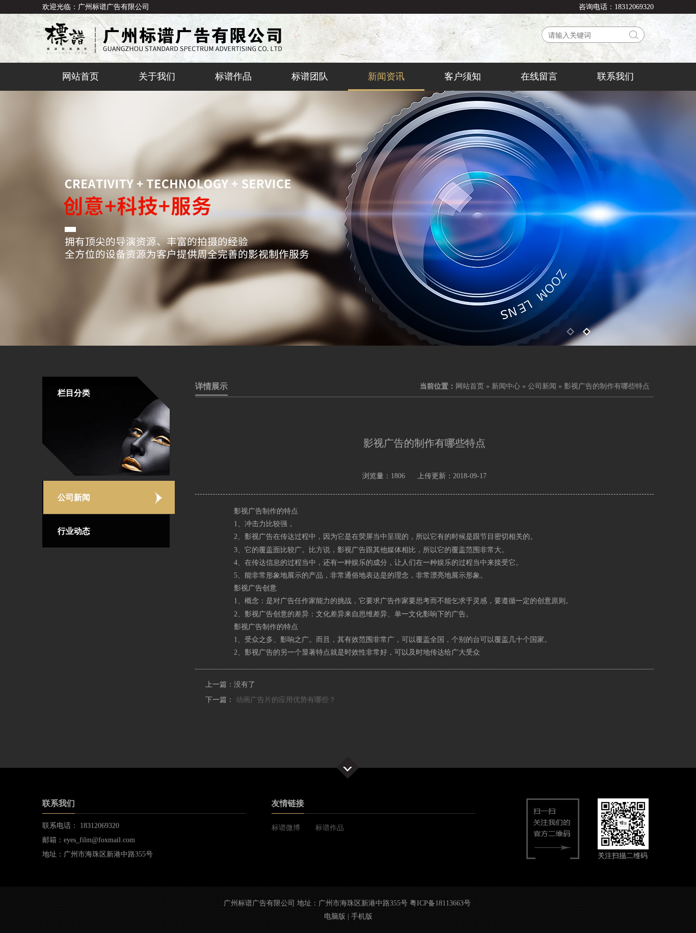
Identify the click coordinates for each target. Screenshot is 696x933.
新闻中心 (506, 386)
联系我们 (615, 76)
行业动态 (74, 531)
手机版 (361, 916)
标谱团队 (309, 76)
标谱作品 (233, 76)
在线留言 (539, 76)
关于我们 (157, 76)
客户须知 (462, 76)
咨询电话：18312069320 (616, 7)
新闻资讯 (386, 76)
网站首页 (80, 76)
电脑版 (334, 916)
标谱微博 (286, 828)
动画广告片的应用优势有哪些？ (286, 700)
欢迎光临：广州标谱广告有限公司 (95, 7)
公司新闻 (74, 497)
